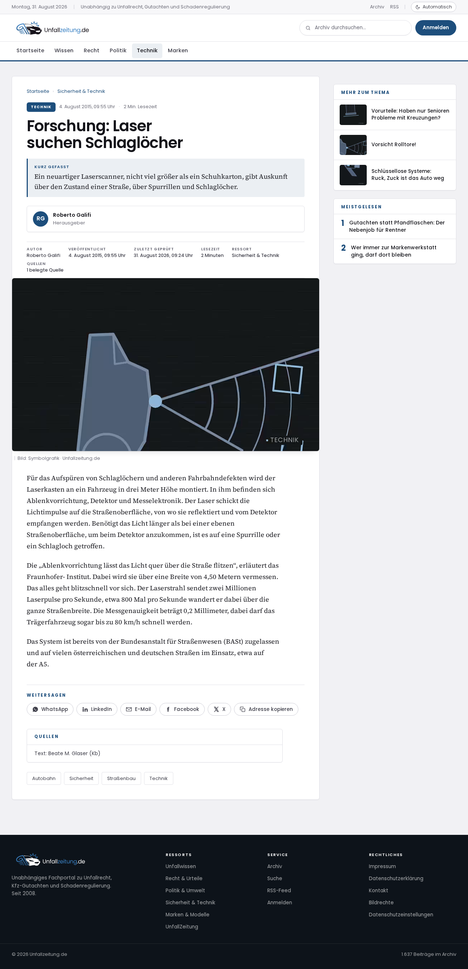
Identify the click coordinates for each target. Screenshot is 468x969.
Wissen (63, 50)
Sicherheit (81, 778)
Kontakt (378, 890)
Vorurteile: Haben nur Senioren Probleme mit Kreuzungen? (410, 114)
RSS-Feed (279, 890)
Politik (118, 50)
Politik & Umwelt (185, 890)
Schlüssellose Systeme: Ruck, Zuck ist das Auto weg (407, 175)
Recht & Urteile (184, 878)
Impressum (382, 866)
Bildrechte (381, 902)
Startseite (30, 50)
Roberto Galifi (72, 215)
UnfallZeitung (182, 926)
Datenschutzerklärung (396, 878)
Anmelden (436, 27)
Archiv (377, 7)
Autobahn (44, 778)
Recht (91, 50)
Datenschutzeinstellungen (401, 914)
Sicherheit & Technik (81, 91)
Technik (147, 50)
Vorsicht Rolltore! (393, 144)
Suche (274, 878)
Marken (178, 50)
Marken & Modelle (188, 914)
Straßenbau (121, 778)
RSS (394, 7)
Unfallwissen (181, 866)
